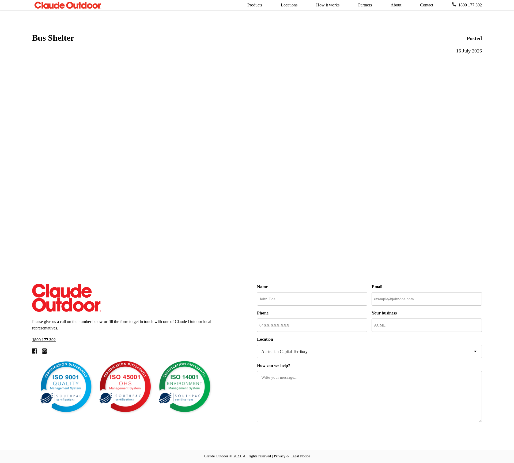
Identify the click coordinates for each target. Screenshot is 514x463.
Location (265, 339)
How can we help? (273, 365)
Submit (277, 436)
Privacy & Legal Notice (292, 456)
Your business (384, 313)
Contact (426, 5)
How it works (327, 5)
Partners (365, 5)
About (396, 5)
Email (377, 286)
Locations (289, 5)
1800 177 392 (470, 5)
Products (254, 5)
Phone (263, 313)
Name (262, 286)
